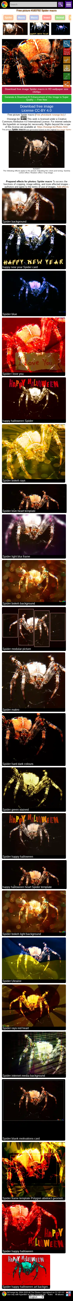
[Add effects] (66, 76)
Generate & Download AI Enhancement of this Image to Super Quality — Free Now (36, 98)
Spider (8, 17)
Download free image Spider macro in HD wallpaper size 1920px (36, 90)
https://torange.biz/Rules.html (52, 127)
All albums (59, 1294)
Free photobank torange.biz (50, 114)
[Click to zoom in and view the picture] (66, 43)
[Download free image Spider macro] (66, 68)
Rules (50, 1294)
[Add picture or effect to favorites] (6, 43)
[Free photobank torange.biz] (4, 4)
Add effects (63, 186)
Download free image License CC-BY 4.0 (36, 108)
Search (60, 4)
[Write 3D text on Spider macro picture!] (66, 51)
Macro (21, 17)
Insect (47, 17)
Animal (60, 17)
